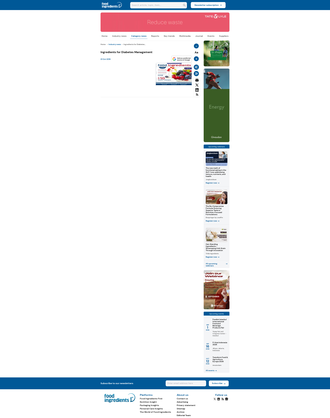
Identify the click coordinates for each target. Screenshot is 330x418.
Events (211, 36)
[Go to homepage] (119, 402)
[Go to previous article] (197, 67)
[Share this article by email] (197, 80)
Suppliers (223, 36)
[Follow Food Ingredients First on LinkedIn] (218, 400)
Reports (155, 36)
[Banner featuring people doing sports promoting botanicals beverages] (216, 141)
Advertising (182, 402)
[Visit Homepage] (112, 9)
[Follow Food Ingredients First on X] (214, 400)
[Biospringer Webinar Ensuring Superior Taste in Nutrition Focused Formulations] (216, 308)
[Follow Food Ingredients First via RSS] (222, 400)
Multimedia (185, 36)
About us (183, 395)
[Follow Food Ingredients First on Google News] (227, 400)
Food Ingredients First (151, 398)
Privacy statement (186, 405)
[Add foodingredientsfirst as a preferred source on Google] (181, 59)
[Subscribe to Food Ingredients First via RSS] (197, 95)
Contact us (182, 398)
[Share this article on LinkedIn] (197, 90)
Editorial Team (184, 415)
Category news (138, 36)
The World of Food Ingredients (155, 412)
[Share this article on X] (197, 85)
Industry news (119, 36)
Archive (180, 412)
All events (210, 370)
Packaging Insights (149, 405)
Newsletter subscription (207, 5)
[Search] (184, 5)
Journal (199, 36)
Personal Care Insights (151, 408)
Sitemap (181, 408)
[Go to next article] (197, 73)
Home (105, 36)
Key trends (169, 36)
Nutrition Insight (148, 402)
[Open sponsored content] (165, 31)
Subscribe (217, 383)
